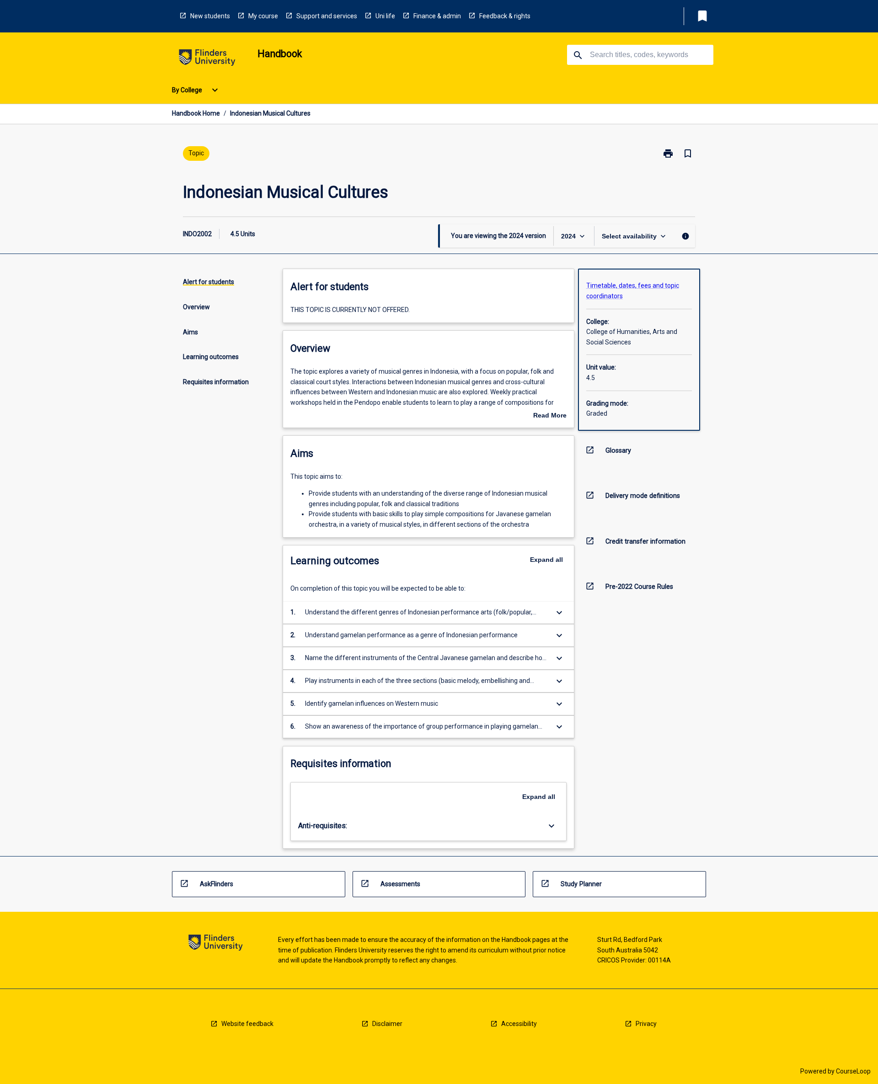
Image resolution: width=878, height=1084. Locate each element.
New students (210, 16)
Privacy (646, 1023)
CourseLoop (853, 1071)
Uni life (385, 16)
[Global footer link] (216, 944)
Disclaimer (387, 1023)
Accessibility (519, 1023)
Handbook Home (196, 113)
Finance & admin (437, 16)
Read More (550, 416)
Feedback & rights (504, 16)
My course (263, 16)
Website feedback (247, 1023)
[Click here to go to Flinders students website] (207, 59)
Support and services (326, 16)
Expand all (546, 559)
